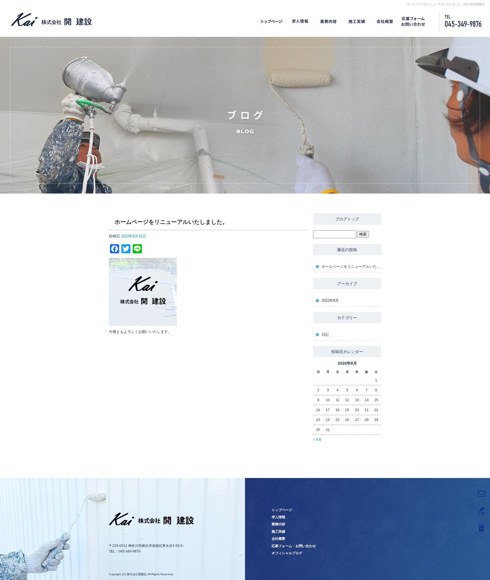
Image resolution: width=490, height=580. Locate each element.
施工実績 (357, 21)
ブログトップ (347, 219)
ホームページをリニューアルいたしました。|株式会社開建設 (445, 4)
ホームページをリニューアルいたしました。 (351, 266)
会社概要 (385, 21)
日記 (325, 334)
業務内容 (328, 21)
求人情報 (300, 21)
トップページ (271, 21)
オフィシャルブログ (287, 553)
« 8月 (317, 439)
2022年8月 (330, 300)
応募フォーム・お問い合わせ (413, 21)
